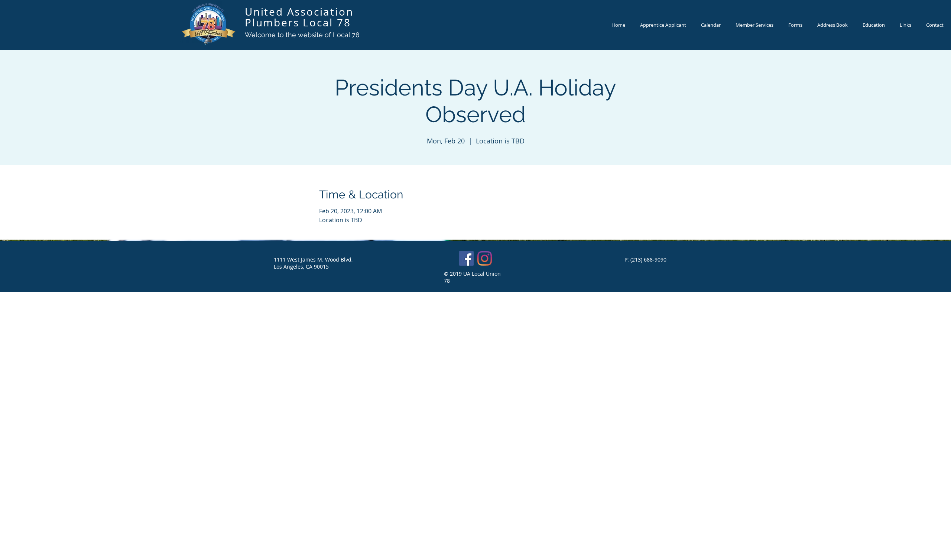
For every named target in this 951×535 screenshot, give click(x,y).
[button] (905, 25)
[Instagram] (484, 258)
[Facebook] (466, 258)
